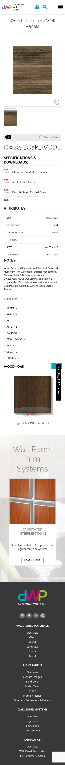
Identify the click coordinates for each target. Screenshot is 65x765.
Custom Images (32, 677)
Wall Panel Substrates (32, 751)
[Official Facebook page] (29, 615)
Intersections (32, 730)
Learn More (32, 560)
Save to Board (51, 137)
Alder (11, 308)
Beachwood (15, 339)
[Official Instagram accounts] (22, 615)
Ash (10, 320)
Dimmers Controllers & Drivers (32, 700)
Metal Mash (32, 686)
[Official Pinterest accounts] (43, 615)
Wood (32, 642)
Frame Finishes (32, 695)
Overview (32, 632)
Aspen (11, 326)
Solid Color (32, 681)
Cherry (12, 358)
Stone (32, 651)
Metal (32, 656)
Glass (32, 637)
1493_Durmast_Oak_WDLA (32, 423)
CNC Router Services (32, 756)
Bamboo (13, 333)
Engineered (32, 721)
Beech (11, 345)
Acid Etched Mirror (23, 182)
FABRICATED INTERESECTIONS (32, 531)
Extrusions (32, 725)
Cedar (11, 351)
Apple (11, 314)
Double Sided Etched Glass (29, 192)
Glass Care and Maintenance (30, 172)
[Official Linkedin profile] (36, 615)
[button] (5, 502)
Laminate (32, 646)
